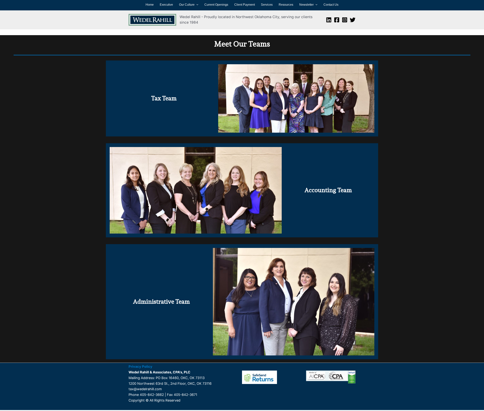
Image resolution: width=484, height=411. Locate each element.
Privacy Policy (140, 366)
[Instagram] (344, 20)
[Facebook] (337, 20)
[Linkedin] (329, 20)
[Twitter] (352, 20)
